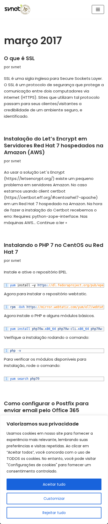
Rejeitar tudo (54, 512)
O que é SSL (19, 58)
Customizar (54, 498)
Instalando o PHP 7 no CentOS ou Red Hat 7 (53, 248)
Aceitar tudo (54, 484)
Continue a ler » (52, 222)
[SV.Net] (19, 9)
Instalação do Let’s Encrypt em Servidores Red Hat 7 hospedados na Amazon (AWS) (53, 145)
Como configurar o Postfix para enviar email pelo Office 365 (46, 407)
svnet (16, 67)
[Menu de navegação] (98, 9)
